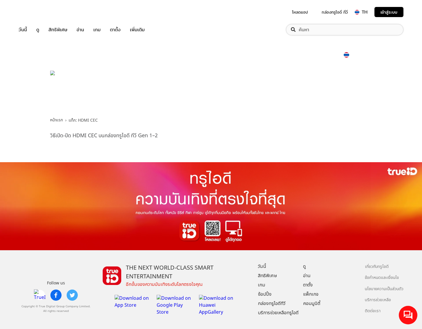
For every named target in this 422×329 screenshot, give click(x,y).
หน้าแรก (56, 120)
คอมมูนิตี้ (311, 303)
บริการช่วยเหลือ (378, 300)
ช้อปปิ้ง (264, 294)
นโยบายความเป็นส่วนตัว (384, 289)
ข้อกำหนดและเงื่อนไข (382, 278)
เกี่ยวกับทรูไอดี (377, 267)
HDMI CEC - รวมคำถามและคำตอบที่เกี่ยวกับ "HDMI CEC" (173, 91)
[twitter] (72, 295)
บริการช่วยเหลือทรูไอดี (278, 312)
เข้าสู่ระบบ (389, 12)
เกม (97, 29)
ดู (37, 29)
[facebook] (56, 295)
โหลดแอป (300, 12)
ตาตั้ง (115, 29)
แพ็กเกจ (310, 294)
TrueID (36, 12)
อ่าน (80, 29)
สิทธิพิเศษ (57, 29)
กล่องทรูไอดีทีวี (271, 303)
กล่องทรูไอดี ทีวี (335, 12)
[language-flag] (357, 12)
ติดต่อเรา (373, 311)
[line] (40, 295)
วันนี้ (23, 29)
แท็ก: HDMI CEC (83, 120)
